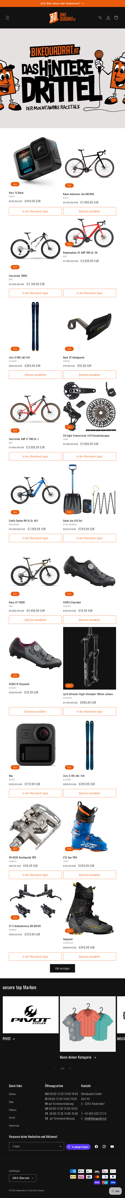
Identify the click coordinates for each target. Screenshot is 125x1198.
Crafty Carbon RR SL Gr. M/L (23, 520)
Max (11, 775)
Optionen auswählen (89, 211)
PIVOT (7, 1038)
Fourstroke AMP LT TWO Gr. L (24, 439)
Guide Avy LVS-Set (72, 520)
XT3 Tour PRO (70, 857)
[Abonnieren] (60, 1146)
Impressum (14, 1125)
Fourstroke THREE (18, 275)
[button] (7, 18)
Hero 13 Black (16, 192)
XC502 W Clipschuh (19, 684)
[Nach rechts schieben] (70, 1068)
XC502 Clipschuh (72, 602)
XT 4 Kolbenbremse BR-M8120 (25, 926)
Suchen (12, 1094)
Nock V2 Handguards (73, 357)
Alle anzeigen (62, 968)
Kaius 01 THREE (17, 602)
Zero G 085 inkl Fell (19, 357)
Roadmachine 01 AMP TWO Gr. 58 (80, 252)
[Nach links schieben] (55, 1068)
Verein (12, 1117)
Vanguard (68, 939)
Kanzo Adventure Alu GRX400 (78, 194)
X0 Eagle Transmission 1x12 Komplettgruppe (86, 435)
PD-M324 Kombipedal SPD (22, 857)
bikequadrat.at (22, 1190)
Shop (11, 1102)
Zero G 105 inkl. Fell (74, 775)
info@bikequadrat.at (96, 1118)
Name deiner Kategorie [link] (76, 1057)
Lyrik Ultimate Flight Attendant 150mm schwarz (88, 694)
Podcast (12, 1109)
